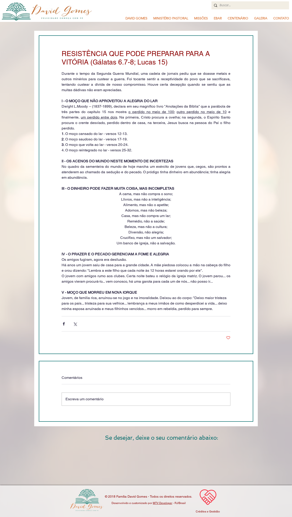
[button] (170, 18)
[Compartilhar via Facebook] (64, 324)
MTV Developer (162, 503)
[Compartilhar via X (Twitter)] (75, 324)
